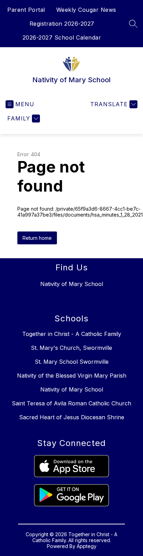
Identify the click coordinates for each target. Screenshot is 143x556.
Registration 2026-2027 (62, 23)
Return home (37, 238)
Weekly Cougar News (86, 9)
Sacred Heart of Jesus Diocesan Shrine (71, 417)
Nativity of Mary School (71, 389)
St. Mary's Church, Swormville (71, 347)
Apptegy (86, 546)
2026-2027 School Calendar (62, 37)
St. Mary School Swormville (72, 361)
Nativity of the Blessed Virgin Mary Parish (71, 375)
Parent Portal (26, 9)
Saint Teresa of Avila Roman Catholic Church (71, 403)
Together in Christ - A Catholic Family (71, 333)
